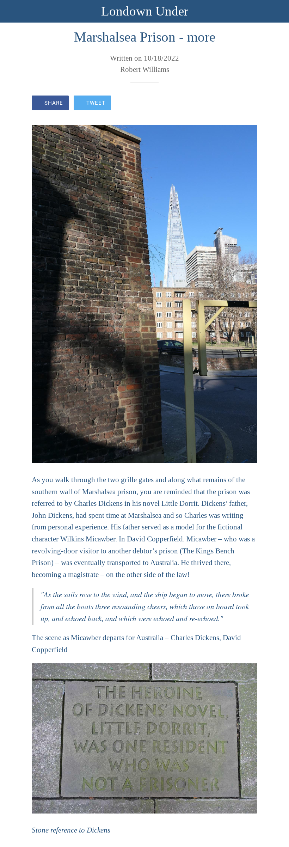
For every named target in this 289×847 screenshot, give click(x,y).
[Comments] (248, 103)
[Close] (11, 11)
